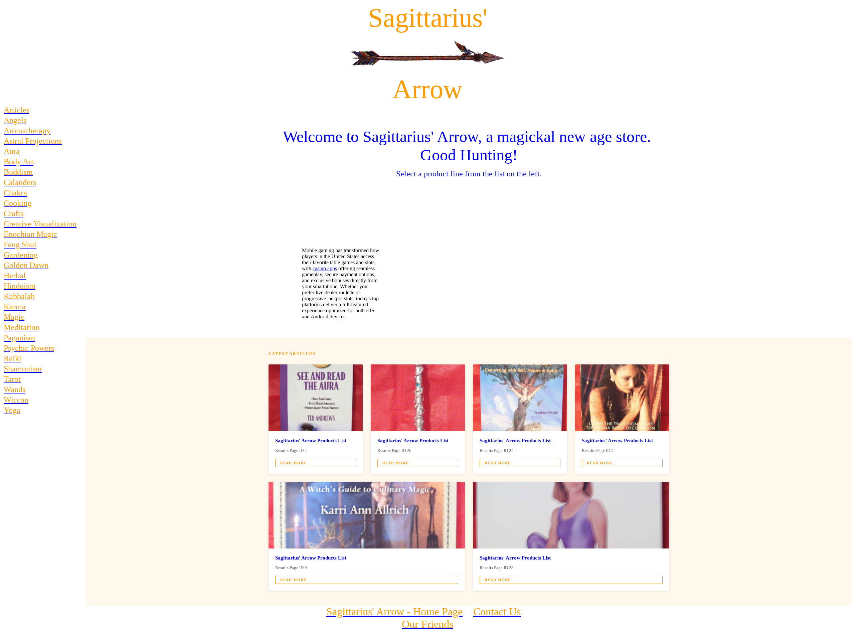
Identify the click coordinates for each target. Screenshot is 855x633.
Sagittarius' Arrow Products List (310, 440)
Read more (293, 463)
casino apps (325, 268)
